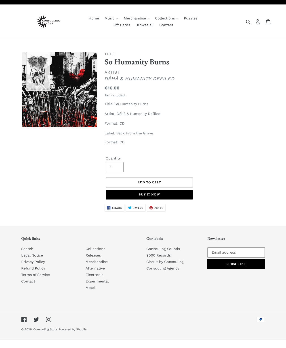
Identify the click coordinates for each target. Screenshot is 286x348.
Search (27, 249)
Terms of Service (35, 275)
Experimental (97, 281)
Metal (90, 288)
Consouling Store (45, 329)
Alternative (95, 268)
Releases (93, 255)
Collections (95, 249)
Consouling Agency (162, 268)
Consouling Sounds (163, 249)
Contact (28, 281)
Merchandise (97, 262)
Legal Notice (32, 255)
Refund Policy (33, 268)
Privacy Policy (33, 262)
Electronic (94, 275)
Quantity (113, 158)
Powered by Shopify (73, 329)
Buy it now (149, 194)
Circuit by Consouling (165, 262)
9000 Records (158, 255)
